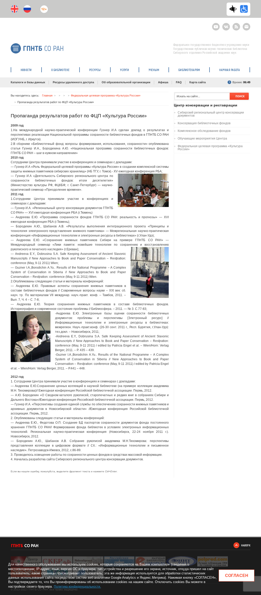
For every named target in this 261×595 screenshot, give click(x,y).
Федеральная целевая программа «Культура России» (105, 95)
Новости (26, 70)
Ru (27, 9)
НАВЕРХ (245, 545)
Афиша (163, 82)
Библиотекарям (189, 70)
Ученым (154, 70)
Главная (47, 95)
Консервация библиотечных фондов (204, 123)
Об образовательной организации (126, 82)
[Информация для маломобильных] (244, 9)
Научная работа (229, 70)
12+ (43, 7)
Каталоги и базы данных (28, 82)
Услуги (124, 70)
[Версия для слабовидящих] (234, 9)
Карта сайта (197, 82)
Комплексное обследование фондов (204, 131)
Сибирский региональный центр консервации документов (211, 114)
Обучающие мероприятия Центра (202, 138)
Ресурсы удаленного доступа (73, 82)
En (14, 9)
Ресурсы (95, 70)
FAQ (179, 82)
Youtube (216, 24)
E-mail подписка (246, 27)
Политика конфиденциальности (77, 586)
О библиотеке (60, 70)
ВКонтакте (226, 24)
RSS (235, 24)
